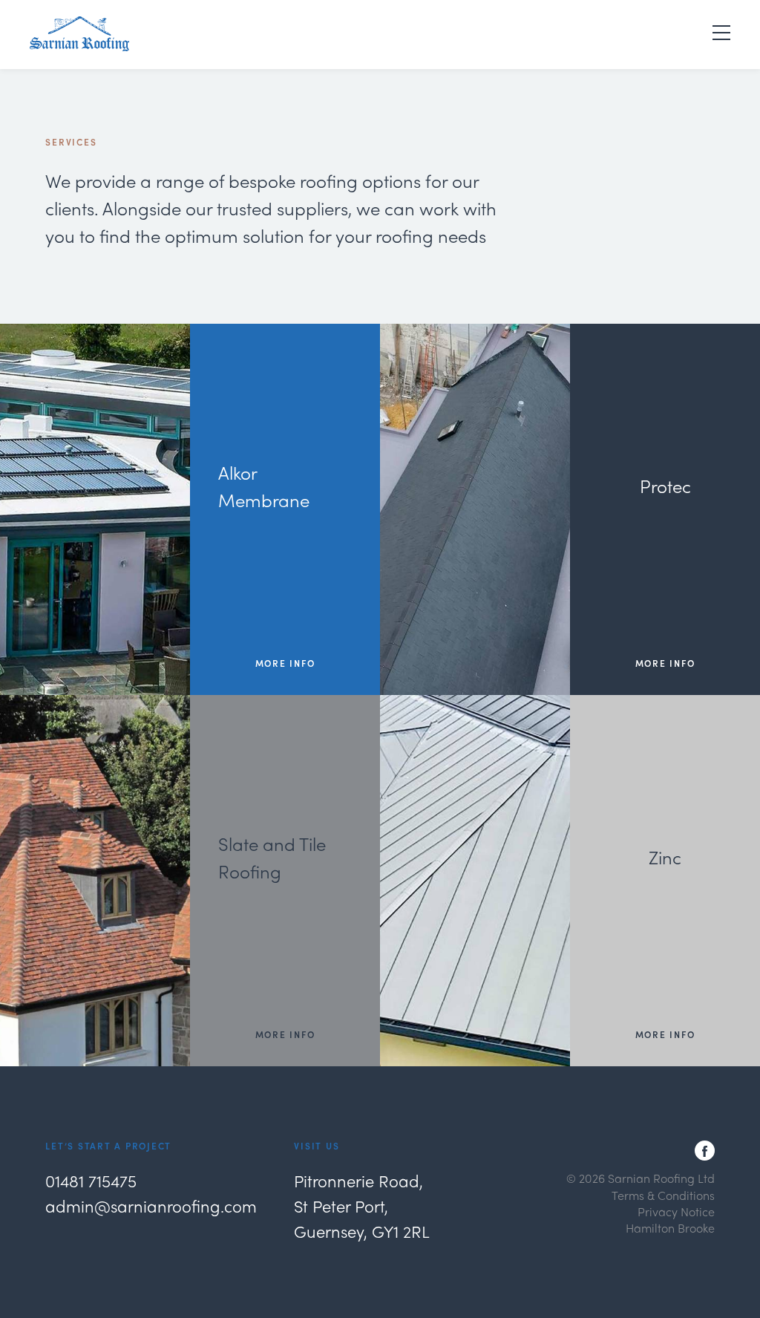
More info (285, 664)
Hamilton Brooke (670, 1227)
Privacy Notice (676, 1211)
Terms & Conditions (663, 1195)
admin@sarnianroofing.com (151, 1206)
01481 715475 (91, 1181)
